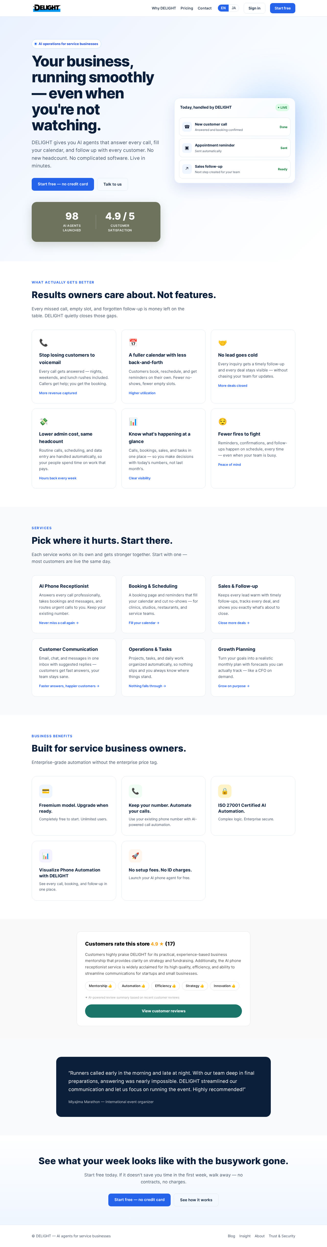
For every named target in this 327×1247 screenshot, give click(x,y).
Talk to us (112, 184)
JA (234, 8)
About (260, 1236)
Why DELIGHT (164, 8)
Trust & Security (282, 1236)
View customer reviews (163, 1010)
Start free (283, 8)
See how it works (196, 1199)
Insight (245, 1236)
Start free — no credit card (63, 184)
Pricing (187, 8)
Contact (205, 8)
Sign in (255, 8)
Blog (231, 1236)
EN (223, 8)
